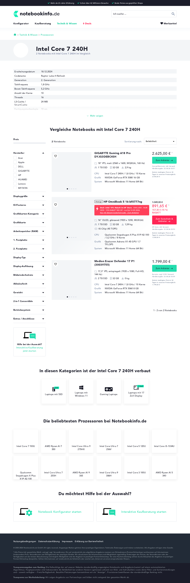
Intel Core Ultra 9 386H (109, 474)
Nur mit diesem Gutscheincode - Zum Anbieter (119, 213)
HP (19, 175)
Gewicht (18, 292)
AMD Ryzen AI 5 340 (164, 474)
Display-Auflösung (23, 266)
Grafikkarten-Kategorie (26, 213)
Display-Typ (19, 257)
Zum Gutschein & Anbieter (164, 219)
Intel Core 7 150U (25, 446)
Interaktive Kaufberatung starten (143, 512)
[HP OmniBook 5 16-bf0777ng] (71, 220)
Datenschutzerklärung (49, 541)
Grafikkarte (19, 222)
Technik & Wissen (67, 23)
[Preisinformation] (172, 153)
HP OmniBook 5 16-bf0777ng (123, 201)
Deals (88, 23)
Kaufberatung (43, 23)
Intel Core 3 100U (136, 472)
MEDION (23, 188)
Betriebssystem (21, 309)
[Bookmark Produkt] (55, 156)
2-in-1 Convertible (23, 301)
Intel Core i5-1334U (164, 446)
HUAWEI (22, 179)
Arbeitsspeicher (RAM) (25, 231)
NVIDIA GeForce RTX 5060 (119, 288)
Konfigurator (21, 23)
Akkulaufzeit (20, 283)
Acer (20, 158)
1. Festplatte (20, 240)
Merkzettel (170, 23)
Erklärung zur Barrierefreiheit (89, 541)
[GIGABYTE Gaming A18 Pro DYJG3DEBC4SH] (71, 172)
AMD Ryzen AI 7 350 (53, 448)
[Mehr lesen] (95, 116)
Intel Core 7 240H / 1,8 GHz (119, 173)
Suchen (173, 14)
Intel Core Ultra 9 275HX (81, 448)
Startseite (15, 34)
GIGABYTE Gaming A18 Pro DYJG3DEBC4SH (112, 154)
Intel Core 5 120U (136, 446)
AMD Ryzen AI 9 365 (81, 474)
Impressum (67, 541)
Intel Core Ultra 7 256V (109, 448)
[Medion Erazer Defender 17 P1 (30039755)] (71, 280)
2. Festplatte (20, 248)
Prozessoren (47, 34)
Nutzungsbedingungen (24, 541)
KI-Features (19, 205)
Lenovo (22, 183)
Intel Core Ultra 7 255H (53, 474)
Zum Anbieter (163, 160)
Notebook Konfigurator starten (59, 512)
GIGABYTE (24, 170)
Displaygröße (20, 196)
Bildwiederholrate (23, 274)
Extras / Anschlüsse (24, 318)
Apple (21, 162)
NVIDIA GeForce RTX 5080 (119, 177)
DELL (21, 166)
